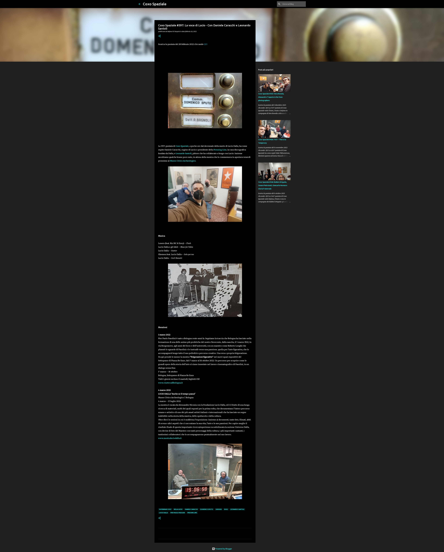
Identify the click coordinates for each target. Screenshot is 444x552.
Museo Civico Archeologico (183, 161)
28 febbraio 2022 (165, 509)
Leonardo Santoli (184, 153)
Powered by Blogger (223, 549)
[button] (159, 36)
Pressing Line (220, 150)
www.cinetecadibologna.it (170, 383)
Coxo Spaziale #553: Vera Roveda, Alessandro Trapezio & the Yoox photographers (271, 97)
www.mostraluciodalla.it (170, 438)
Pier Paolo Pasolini (177, 512)
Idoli (226, 509)
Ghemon (219, 509)
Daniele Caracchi (191, 509)
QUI (205, 44)
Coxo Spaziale (154, 4)
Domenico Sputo (206, 509)
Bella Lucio (178, 509)
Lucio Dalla (163, 512)
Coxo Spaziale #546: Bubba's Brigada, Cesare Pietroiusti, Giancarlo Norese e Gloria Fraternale (272, 185)
